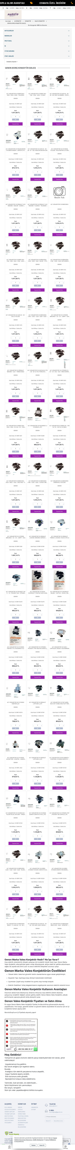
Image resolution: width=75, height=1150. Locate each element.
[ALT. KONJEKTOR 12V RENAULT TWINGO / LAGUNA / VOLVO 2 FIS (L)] (59, 524)
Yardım (20, 1107)
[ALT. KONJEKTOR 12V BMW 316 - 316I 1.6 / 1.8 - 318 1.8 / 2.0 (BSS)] (59, 414)
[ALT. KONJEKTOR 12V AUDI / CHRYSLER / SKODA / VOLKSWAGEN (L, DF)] (59, 635)
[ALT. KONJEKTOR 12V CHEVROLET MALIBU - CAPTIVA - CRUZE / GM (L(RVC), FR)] (59, 580)
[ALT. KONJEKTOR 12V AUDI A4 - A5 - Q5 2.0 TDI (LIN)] (15, 303)
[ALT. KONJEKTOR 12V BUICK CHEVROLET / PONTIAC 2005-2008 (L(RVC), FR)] (37, 580)
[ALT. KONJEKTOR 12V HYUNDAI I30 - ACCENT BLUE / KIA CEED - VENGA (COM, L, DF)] (15, 801)
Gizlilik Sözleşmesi (10, 1109)
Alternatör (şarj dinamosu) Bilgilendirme (23, 1125)
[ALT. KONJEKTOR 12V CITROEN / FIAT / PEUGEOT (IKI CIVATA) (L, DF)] (59, 801)
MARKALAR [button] (8, 36)
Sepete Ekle (15, 124)
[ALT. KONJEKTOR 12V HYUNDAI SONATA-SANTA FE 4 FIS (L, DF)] (37, 801)
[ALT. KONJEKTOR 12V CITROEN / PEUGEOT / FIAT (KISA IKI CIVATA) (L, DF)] (37, 635)
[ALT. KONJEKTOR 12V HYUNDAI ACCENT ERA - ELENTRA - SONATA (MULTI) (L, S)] (15, 746)
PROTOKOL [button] (8, 41)
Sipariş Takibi (22, 1114)
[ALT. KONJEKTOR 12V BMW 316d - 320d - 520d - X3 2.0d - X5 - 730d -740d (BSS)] (15, 414)
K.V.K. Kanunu (8, 1107)
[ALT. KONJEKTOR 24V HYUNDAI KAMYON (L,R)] (15, 691)
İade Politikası (9, 1116)
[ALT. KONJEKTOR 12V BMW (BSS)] (59, 192)
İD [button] (5, 46)
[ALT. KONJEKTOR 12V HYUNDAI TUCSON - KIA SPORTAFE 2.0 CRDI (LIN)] (59, 137)
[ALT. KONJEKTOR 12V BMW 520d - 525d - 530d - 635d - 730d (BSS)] (15, 82)
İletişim (33, 1109)
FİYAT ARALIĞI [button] (9, 56)
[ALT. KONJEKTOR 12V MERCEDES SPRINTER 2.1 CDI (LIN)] (59, 469)
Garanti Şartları (10, 1112)
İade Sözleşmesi (9, 1118)
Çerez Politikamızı (50, 1139)
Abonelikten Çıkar (58, 1121)
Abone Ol (48, 1121)
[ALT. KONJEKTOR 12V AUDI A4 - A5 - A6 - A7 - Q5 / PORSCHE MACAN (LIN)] (37, 137)
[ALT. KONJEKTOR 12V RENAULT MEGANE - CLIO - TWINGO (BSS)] (15, 359)
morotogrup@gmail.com (55, 1112)
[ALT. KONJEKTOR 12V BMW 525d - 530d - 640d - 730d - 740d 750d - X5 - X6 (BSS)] (15, 469)
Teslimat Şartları (10, 1114)
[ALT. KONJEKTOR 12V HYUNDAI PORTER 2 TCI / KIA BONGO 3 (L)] (15, 635)
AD (15, 119)
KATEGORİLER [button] (9, 31)
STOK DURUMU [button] (9, 51)
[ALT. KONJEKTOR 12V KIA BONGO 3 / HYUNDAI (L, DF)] (37, 414)
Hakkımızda (34, 1107)
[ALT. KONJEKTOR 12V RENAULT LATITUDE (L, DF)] (37, 691)
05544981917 (53, 1106)
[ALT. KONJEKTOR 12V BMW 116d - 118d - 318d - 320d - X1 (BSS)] (37, 82)
